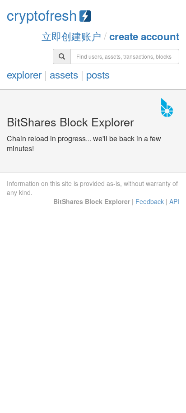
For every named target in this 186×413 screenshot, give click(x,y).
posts (98, 74)
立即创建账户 (71, 35)
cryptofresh (42, 15)
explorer (24, 74)
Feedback (149, 201)
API (174, 201)
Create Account (144, 36)
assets (64, 74)
